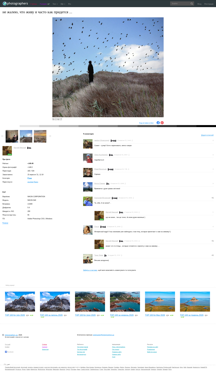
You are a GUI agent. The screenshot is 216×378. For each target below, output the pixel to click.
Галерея (45, 3)
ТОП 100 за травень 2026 (192, 315)
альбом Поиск (33, 182)
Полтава (73, 369)
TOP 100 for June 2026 (85, 315)
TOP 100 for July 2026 (15, 315)
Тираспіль (121, 369)
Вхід (199, 3)
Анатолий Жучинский (102, 198)
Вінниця (110, 367)
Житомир (134, 367)
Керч (181, 367)
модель (30, 367)
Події (113, 357)
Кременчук (196, 367)
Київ (185, 367)
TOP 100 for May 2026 (155, 315)
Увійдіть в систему (90, 270)
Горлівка (116, 367)
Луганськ (18, 369)
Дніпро (122, 367)
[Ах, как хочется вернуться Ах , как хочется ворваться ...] (40, 131)
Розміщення (151, 349)
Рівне (78, 369)
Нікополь (62, 369)
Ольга (96, 226)
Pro (69, 3)
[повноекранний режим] (61, 119)
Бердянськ (98, 367)
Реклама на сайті (152, 347)
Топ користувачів (82, 347)
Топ (54, 3)
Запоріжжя (140, 367)
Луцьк (24, 369)
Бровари (105, 367)
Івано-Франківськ (150, 367)
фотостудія (71, 367)
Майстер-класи (152, 352)
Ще (62, 3)
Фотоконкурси (81, 354)
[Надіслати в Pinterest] (162, 124)
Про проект (115, 349)
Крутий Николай (20, 148)
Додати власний (207, 135)
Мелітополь (41, 369)
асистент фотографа (51, 367)
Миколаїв (56, 369)
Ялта (170, 369)
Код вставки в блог (146, 123)
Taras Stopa (98, 255)
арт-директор (62, 367)
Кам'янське (175, 367)
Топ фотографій (82, 349)
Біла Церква (90, 367)
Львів (28, 369)
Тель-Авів (107, 369)
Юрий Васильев (100, 169)
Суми (101, 369)
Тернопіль (114, 369)
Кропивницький (10, 369)
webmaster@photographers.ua (103, 335)
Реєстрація (208, 3)
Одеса (68, 369)
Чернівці (165, 369)
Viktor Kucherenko (101, 155)
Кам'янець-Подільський (163, 367)
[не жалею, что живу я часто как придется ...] (26, 131)
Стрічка (33, 3)
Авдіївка (83, 367)
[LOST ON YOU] (12, 131)
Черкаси (153, 369)
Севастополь (85, 369)
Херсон (138, 369)
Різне (30, 178)
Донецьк (127, 367)
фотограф (24, 367)
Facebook (10, 352)
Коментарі (45, 349)
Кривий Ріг (203, 367)
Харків (133, 369)
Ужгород (127, 369)
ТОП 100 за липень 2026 (51, 315)
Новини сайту (116, 354)
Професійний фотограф (12, 367)
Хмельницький (145, 369)
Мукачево (49, 369)
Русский (7, 344)
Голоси (5, 223)
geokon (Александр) (101, 140)
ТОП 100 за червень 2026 (122, 315)
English (7, 347)
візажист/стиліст (39, 367)
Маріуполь (33, 369)
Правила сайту (117, 352)
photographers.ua (11, 335)
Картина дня (81, 352)
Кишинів (189, 367)
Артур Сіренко (99, 183)
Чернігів (159, 369)
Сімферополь (94, 369)
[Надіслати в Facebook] (158, 124)
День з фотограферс (118, 347)
